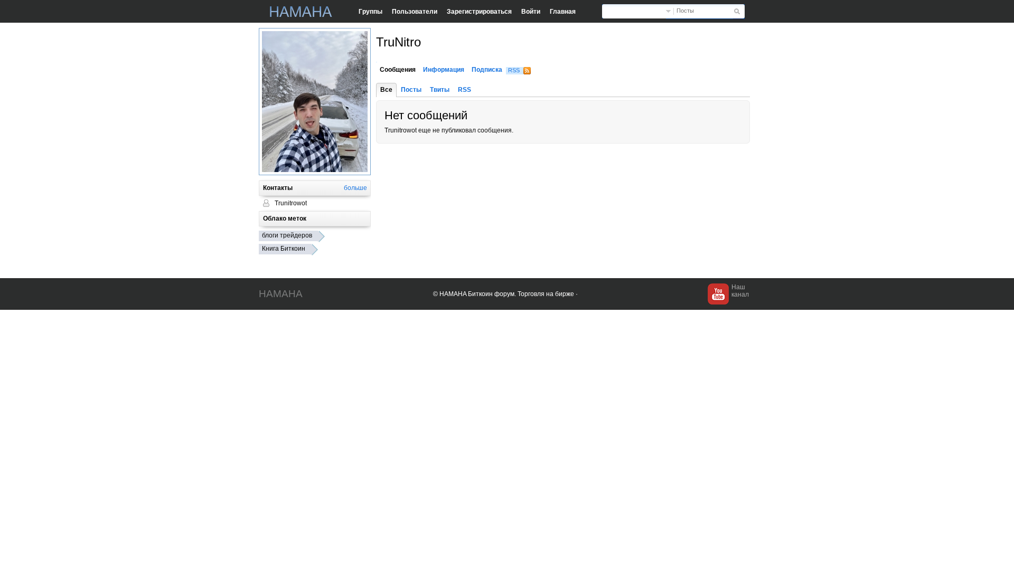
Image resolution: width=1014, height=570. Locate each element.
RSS (514, 70)
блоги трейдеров (287, 235)
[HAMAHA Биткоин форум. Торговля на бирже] (301, 11)
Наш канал (740, 290)
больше (355, 188)
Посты (685, 10)
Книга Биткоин (283, 248)
